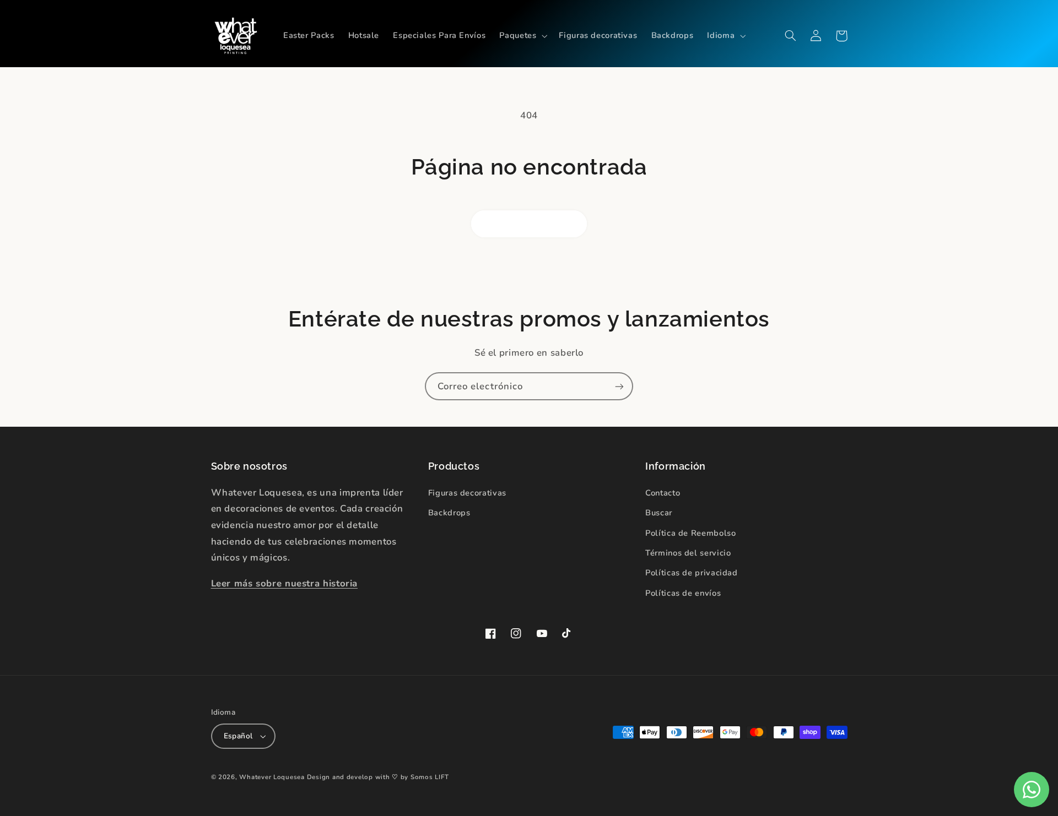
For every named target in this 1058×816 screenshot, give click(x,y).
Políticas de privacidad (691, 572)
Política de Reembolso (690, 532)
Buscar (658, 512)
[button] (522, 36)
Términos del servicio (688, 552)
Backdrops (449, 512)
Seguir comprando (529, 223)
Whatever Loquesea (272, 777)
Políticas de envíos (683, 593)
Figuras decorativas (467, 492)
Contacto (662, 492)
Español (238, 736)
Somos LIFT (430, 777)
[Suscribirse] (619, 386)
